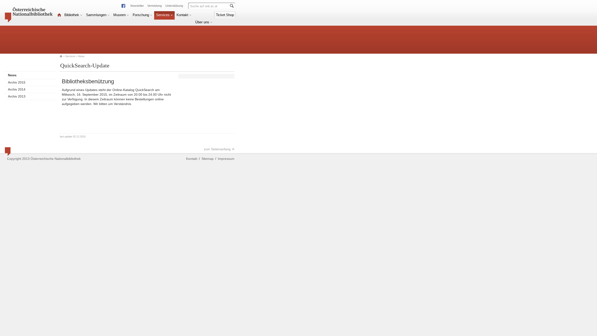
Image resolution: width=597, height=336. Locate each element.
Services (163, 15)
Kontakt (182, 15)
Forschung (141, 15)
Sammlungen (96, 15)
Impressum (226, 159)
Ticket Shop (225, 15)
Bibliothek (71, 15)
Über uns (202, 22)
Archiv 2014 (16, 89)
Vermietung (154, 5)
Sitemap (207, 159)
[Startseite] (59, 14)
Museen (119, 15)
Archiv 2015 (16, 82)
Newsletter (137, 5)
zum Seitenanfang (217, 149)
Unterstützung (174, 5)
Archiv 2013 (16, 96)
